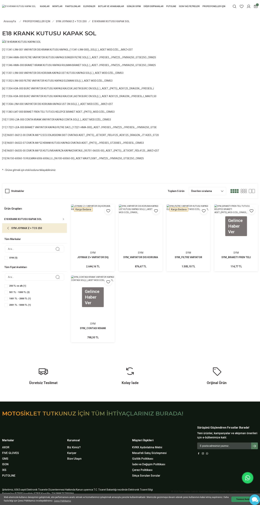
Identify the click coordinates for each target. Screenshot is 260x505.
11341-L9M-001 (14, 49)
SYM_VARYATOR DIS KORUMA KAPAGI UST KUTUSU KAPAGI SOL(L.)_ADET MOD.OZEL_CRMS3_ (140, 257)
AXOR (5, 447)
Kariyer (71, 453)
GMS (5, 458)
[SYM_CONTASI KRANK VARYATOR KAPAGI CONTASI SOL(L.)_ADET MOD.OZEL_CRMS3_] (93, 308)
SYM (93, 252)
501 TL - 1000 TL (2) (19, 292)
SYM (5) (13, 258)
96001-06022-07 (16, 142)
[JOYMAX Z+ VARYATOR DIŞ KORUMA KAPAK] (93, 237)
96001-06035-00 (16, 150)
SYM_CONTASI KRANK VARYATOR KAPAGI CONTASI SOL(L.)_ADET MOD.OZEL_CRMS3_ (92, 328)
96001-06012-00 (16, 135)
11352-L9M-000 (14, 80)
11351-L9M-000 (14, 73)
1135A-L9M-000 (14, 104)
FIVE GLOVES (10, 453)
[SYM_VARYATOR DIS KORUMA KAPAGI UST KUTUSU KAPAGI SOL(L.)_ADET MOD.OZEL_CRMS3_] (140, 237)
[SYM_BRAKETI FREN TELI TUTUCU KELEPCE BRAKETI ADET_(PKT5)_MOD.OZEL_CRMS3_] (236, 237)
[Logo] (19, 6)
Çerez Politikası (142, 470)
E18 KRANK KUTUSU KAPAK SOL (111, 21)
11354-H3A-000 (14, 88)
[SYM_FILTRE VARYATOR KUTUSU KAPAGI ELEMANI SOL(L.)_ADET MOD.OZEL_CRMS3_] (188, 237)
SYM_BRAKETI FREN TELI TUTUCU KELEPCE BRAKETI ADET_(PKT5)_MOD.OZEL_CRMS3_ (236, 257)
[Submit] (254, 445)
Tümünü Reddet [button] (244, 499)
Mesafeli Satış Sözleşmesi (149, 453)
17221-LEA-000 (15, 127)
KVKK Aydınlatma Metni (147, 447)
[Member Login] (249, 6)
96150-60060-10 (16, 158)
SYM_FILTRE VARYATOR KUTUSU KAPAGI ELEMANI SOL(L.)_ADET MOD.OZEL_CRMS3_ (188, 257)
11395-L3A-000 (15, 119)
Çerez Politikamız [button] (62, 501)
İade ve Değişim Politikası (148, 464)
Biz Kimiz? (74, 447)
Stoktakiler (17, 191)
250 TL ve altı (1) (17, 286)
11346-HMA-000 (14, 65)
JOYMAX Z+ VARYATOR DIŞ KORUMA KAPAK (93, 257)
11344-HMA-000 (14, 57)
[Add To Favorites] (108, 210)
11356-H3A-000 (14, 96)
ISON (5, 464)
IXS (4, 470)
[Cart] (256, 6)
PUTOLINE (8, 475)
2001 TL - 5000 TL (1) (20, 305)
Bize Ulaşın (74, 458)
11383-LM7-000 (14, 111)
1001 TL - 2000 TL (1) (20, 298)
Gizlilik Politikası (142, 458)
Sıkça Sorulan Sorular (146, 475)
